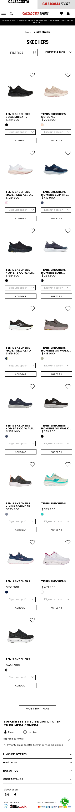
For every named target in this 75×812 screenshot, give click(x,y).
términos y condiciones (48, 745)
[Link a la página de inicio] (28, 32)
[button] (6, 124)
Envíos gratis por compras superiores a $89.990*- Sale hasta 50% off (37, 22)
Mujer (11, 732)
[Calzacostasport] (56, 4)
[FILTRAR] (19, 52)
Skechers (43, 32)
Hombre (32, 732)
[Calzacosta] (18, 2)
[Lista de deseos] (61, 13)
